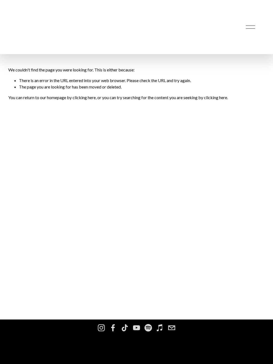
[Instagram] (101, 327)
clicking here (84, 97)
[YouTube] (136, 327)
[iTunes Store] (160, 327)
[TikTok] (125, 327)
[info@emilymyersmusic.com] (171, 327)
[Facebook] (113, 327)
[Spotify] (148, 327)
